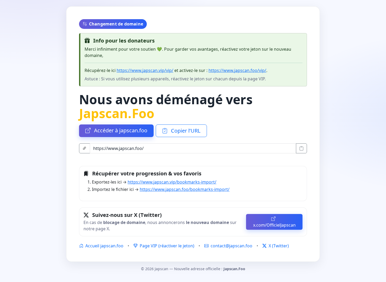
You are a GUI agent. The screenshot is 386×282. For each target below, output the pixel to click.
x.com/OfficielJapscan (274, 225)
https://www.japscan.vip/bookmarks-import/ (172, 182)
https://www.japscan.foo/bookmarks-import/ (184, 189)
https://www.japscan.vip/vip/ (145, 70)
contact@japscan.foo (231, 246)
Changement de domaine (116, 24)
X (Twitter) (278, 246)
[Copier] (301, 148)
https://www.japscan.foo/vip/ (237, 70)
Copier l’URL (185, 130)
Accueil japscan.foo (103, 246)
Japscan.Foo (116, 113)
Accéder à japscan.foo (120, 130)
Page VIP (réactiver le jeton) (166, 246)
